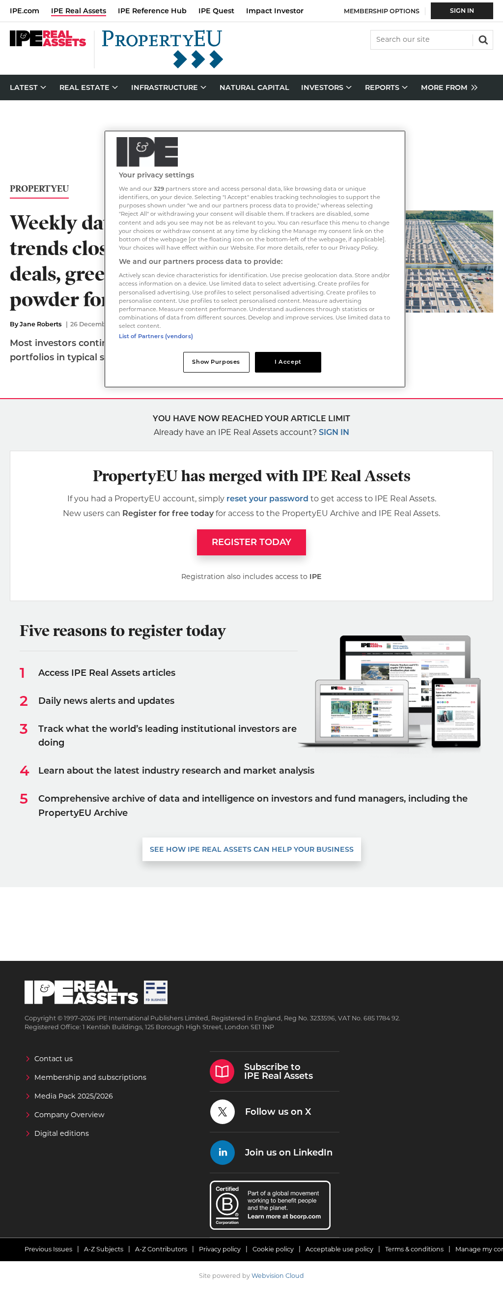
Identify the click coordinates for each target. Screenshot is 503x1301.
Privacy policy (220, 1249)
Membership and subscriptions (90, 1077)
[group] (446, 88)
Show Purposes (216, 361)
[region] (255, 259)
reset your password (267, 498)
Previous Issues (48, 1249)
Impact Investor (275, 10)
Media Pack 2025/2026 (73, 1096)
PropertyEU (39, 189)
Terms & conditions (414, 1249)
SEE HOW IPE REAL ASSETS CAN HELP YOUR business (252, 849)
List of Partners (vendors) (156, 336)
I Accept (288, 361)
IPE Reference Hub (152, 10)
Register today (251, 542)
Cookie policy (273, 1249)
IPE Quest (216, 10)
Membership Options (381, 11)
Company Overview (69, 1114)
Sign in (334, 432)
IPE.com (24, 10)
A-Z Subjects (103, 1249)
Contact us (53, 1058)
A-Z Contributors (161, 1249)
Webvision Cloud (278, 1275)
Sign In (462, 10)
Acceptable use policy (339, 1249)
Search (482, 39)
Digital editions (61, 1133)
